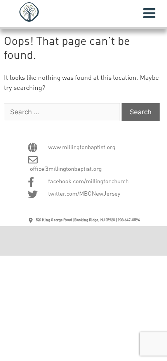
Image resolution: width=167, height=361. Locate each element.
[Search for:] (63, 112)
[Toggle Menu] (149, 13)
